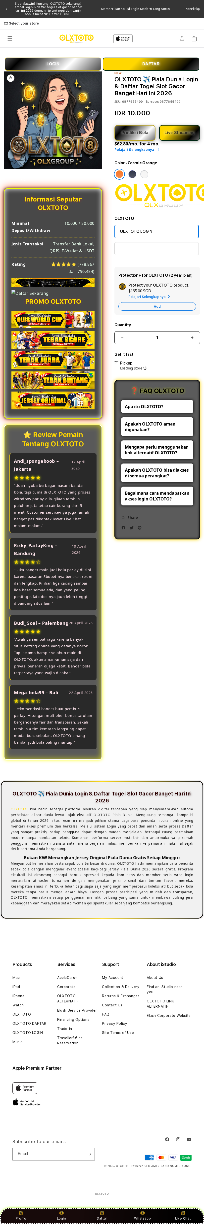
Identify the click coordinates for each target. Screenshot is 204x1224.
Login (61, 1218)
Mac (16, 978)
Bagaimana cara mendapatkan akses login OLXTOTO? (157, 496)
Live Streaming (179, 133)
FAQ (105, 1014)
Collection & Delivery (121, 987)
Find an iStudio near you (164, 989)
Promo (21, 1218)
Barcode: (152, 101)
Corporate (66, 987)
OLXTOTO (21, 1014)
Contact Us (112, 1005)
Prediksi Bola (135, 133)
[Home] (76, 38)
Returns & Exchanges (121, 996)
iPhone (18, 996)
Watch (18, 1005)
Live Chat (183, 1218)
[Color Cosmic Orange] (119, 174)
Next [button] (197, 8)
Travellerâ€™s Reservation (70, 1040)
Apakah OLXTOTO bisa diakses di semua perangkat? (157, 473)
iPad (16, 987)
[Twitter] (132, 529)
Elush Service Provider (77, 1010)
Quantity (122, 325)
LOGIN (53, 64)
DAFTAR (151, 64)
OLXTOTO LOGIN (136, 231)
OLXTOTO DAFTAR (29, 1024)
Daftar (102, 1218)
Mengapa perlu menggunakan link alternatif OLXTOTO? (157, 450)
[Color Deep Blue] (132, 174)
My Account (112, 978)
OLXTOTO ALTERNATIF (68, 998)
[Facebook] (124, 529)
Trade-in (64, 1029)
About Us (155, 978)
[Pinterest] (140, 529)
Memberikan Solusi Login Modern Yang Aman (135, 9)
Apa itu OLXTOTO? (144, 406)
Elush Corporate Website (169, 1016)
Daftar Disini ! (60, 14)
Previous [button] (6, 8)
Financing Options (73, 1020)
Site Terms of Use (118, 1033)
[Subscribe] (89, 1154)
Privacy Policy (114, 1024)
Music (17, 1042)
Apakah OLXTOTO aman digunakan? (150, 426)
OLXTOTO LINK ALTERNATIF (146, 248)
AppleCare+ (67, 978)
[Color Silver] (144, 174)
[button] (10, 39)
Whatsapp (142, 1218)
